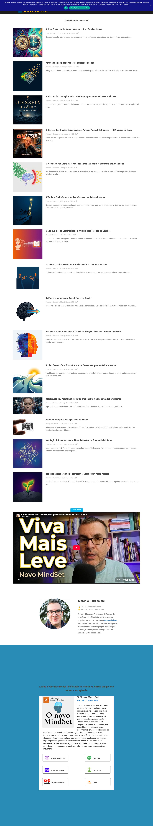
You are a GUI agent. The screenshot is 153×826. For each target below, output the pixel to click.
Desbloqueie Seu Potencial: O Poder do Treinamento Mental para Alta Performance (83, 399)
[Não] (150, 5)
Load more (76, 510)
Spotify (96, 758)
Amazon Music (57, 770)
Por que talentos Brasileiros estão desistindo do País (70, 63)
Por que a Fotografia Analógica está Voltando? (67, 419)
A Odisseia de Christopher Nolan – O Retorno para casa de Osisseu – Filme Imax (82, 96)
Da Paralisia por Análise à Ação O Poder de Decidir (68, 298)
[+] (27, 42)
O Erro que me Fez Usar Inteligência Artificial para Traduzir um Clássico (78, 231)
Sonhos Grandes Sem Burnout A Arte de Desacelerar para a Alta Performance (81, 365)
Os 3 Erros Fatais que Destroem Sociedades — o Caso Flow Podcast (76, 264)
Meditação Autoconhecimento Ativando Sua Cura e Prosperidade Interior (79, 440)
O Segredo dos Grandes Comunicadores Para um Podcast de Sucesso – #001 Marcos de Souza (89, 130)
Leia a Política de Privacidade (79, 8)
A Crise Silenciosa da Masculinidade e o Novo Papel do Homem (74, 29)
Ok (66, 8)
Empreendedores (110, 620)
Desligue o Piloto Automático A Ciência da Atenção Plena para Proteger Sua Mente (83, 331)
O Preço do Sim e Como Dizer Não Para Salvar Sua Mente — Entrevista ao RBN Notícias (85, 163)
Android (97, 770)
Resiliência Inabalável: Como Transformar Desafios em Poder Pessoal (77, 474)
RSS (95, 782)
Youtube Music (57, 782)
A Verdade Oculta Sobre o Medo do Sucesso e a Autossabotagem (75, 197)
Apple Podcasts (58, 758)
